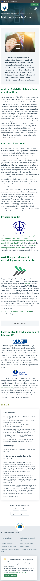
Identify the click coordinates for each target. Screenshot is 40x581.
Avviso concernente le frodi (28, 549)
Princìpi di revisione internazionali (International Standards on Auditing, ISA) (18, 421)
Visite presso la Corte (26, 543)
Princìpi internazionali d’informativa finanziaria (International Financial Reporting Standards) (18, 440)
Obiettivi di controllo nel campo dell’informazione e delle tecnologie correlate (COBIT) (19, 436)
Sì (15, 509)
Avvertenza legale (6, 538)
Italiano (35, 4)
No (24, 509)
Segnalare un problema (20, 514)
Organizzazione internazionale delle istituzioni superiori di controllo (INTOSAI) (17, 425)
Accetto (13, 576)
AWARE (27, 284)
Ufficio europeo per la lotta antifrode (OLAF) (17, 462)
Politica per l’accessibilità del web (10, 550)
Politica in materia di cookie (9, 546)
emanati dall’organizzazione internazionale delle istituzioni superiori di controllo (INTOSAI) (18, 240)
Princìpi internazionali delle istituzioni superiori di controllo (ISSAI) (19, 417)
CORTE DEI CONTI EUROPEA (8, 13)
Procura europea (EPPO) (10, 496)
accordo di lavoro (7, 388)
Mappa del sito (24, 546)
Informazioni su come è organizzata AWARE (16, 311)
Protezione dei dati (7, 543)
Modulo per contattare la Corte (28, 539)
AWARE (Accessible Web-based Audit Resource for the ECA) (19, 450)
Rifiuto (7, 576)
